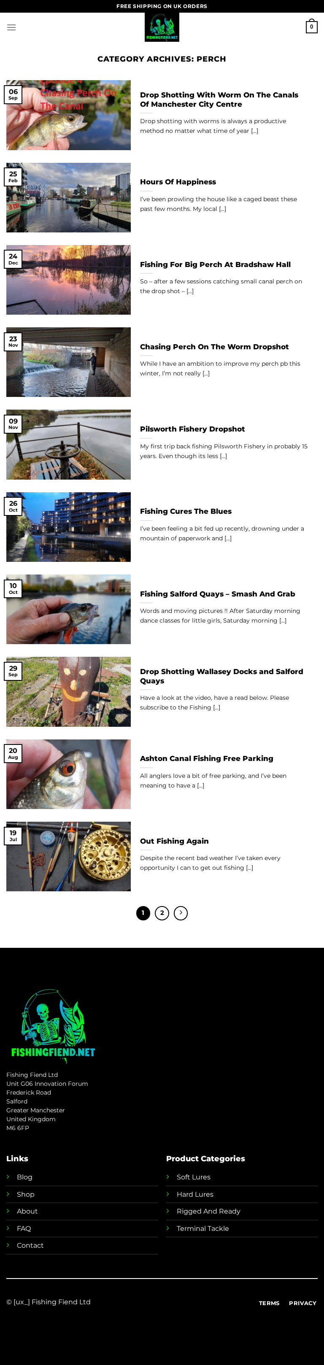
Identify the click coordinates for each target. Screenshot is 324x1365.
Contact (30, 1245)
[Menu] (11, 27)
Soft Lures (194, 1177)
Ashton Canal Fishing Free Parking (206, 758)
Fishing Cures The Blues (186, 511)
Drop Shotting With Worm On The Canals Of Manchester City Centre (219, 99)
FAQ (24, 1229)
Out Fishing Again (174, 841)
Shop (26, 1194)
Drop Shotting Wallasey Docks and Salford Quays (221, 676)
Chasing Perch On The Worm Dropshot (214, 347)
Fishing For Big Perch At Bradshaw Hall (215, 264)
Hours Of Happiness (178, 182)
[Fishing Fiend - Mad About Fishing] (162, 27)
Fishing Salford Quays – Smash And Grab (217, 594)
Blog (24, 1177)
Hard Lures (195, 1194)
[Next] (181, 913)
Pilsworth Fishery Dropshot (192, 429)
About (27, 1211)
